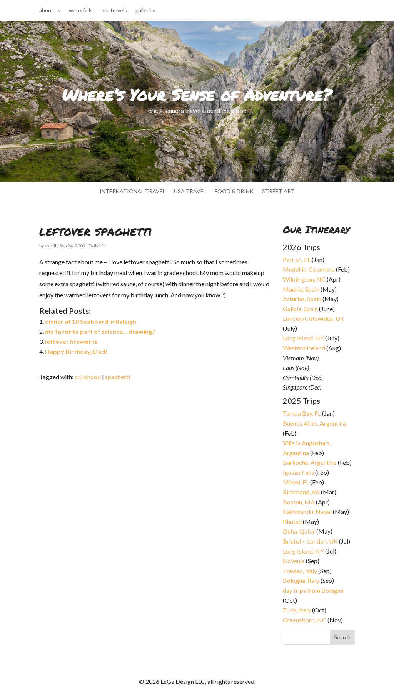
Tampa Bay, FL (302, 413)
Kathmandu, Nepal (307, 511)
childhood (88, 376)
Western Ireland (304, 348)
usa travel (190, 191)
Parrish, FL (297, 259)
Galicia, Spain (300, 308)
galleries (145, 10)
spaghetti (117, 376)
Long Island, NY (303, 338)
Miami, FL (296, 482)
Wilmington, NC (304, 279)
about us (49, 10)
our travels (114, 10)
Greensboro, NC (304, 620)
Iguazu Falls (298, 472)
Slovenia (294, 560)
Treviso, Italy (300, 570)
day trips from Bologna (313, 590)
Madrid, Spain (301, 289)
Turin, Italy (297, 610)
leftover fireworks (71, 341)
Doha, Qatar (299, 531)
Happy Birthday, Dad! (76, 351)
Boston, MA (299, 502)
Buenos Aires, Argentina (314, 423)
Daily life (97, 246)
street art (278, 191)
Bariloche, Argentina (310, 462)
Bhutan (292, 521)
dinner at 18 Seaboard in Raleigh (90, 321)
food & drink (234, 191)
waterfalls (81, 10)
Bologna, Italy (301, 580)
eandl (50, 246)
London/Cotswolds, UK (313, 318)
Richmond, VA (301, 492)
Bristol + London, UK (310, 541)
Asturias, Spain (302, 298)
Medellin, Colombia (309, 269)
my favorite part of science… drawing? (100, 331)
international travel (132, 191)
